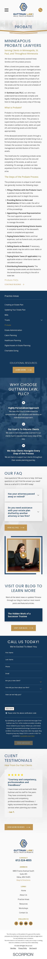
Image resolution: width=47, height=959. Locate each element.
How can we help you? (13, 695)
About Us (23, 895)
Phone (7, 667)
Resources (23, 904)
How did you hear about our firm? (17, 688)
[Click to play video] (23, 555)
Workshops (23, 908)
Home (23, 890)
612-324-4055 (23, 860)
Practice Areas (23, 899)
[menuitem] (24, 304)
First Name (9, 653)
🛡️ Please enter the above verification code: (21, 713)
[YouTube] (26, 923)
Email (7, 674)
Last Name (9, 660)
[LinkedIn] (21, 923)
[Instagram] (31, 923)
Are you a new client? (12, 681)
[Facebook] (16, 923)
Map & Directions (23, 880)
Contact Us (23, 912)
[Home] (23, 10)
